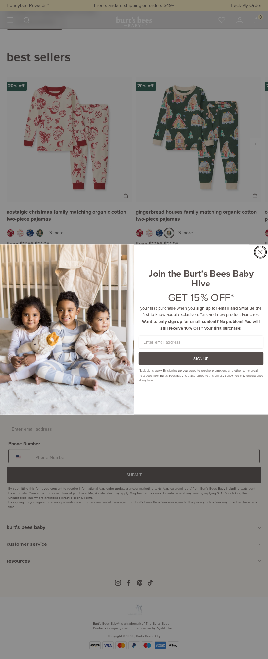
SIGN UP (200, 358)
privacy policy (223, 375)
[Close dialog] (260, 252)
